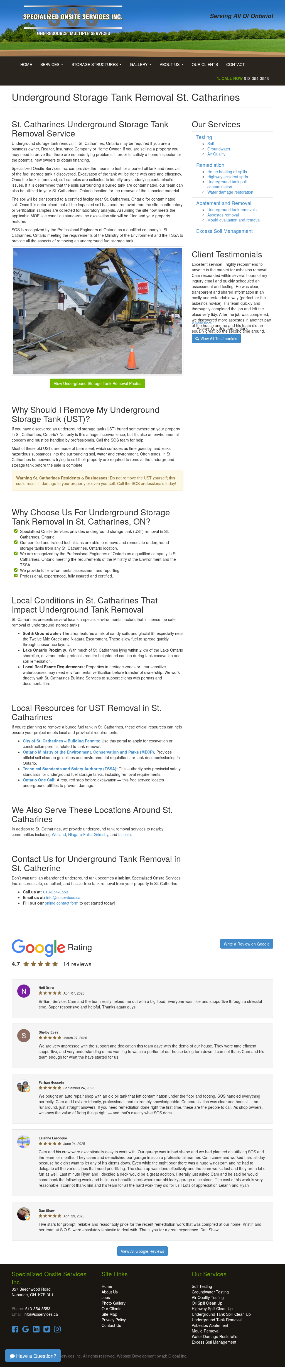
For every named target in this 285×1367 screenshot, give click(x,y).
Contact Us (111, 1325)
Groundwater (218, 149)
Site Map (109, 1314)
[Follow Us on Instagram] (57, 1330)
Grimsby (101, 834)
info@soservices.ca (63, 897)
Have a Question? (35, 1355)
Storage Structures (98, 66)
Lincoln (124, 834)
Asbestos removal (223, 215)
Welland (59, 834)
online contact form (61, 903)
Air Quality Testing (208, 1297)
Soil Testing (202, 1286)
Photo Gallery (114, 1303)
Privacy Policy (114, 1319)
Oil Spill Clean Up (207, 1303)
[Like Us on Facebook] (15, 1330)
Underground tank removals (232, 209)
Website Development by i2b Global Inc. (152, 1356)
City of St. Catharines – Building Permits (61, 741)
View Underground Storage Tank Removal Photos (97, 383)
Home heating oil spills (227, 171)
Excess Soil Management (214, 1342)
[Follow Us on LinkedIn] (36, 1330)
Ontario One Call (38, 780)
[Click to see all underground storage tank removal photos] (97, 310)
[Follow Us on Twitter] (46, 1330)
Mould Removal (205, 1331)
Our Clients (205, 64)
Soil (210, 143)
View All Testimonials (218, 338)
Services (52, 66)
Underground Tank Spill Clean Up (221, 1314)
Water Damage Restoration (216, 1336)
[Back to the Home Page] (75, 18)
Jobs (106, 1297)
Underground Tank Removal (217, 1319)
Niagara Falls (80, 834)
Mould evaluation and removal (234, 220)
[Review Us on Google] (25, 1330)
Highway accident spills (227, 176)
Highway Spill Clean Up (212, 1308)
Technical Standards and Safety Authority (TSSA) (69, 768)
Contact (235, 64)
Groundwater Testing (210, 1292)
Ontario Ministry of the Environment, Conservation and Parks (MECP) (88, 752)
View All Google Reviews (142, 1251)
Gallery (142, 66)
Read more (203, 322)
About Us (173, 66)
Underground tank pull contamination (227, 184)
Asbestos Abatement (210, 1325)
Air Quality (216, 154)
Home (26, 64)
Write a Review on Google (247, 944)
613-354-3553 (244, 78)
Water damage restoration (230, 192)
